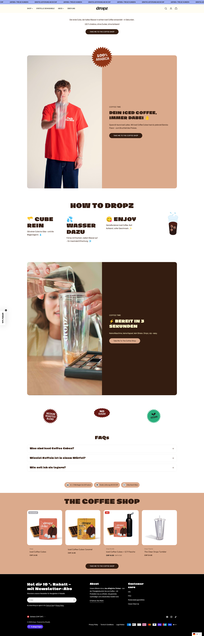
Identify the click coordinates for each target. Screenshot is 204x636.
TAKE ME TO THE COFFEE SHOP (125, 135)
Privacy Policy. (59, 605)
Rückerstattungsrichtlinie (136, 600)
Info (129, 592)
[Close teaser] (6, 310)
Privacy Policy (93, 624)
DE (197, 634)
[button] (2, 318)
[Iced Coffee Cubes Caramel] (82, 527)
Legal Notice (120, 624)
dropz (34, 622)
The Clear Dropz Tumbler (155, 552)
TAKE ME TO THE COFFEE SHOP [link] (102, 32)
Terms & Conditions (107, 624)
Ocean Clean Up (133, 604)
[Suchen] (166, 8)
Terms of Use (50, 605)
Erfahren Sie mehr (97, 601)
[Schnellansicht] (59, 514)
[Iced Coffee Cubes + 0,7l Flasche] (121, 527)
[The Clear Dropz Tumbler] (159, 527)
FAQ (129, 596)
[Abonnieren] (74, 600)
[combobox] (197, 634)
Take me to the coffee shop (124, 341)
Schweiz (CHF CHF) (36, 617)
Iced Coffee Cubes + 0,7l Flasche (120, 552)
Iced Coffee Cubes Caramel (80, 549)
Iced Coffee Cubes (38, 552)
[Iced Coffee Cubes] (44, 527)
